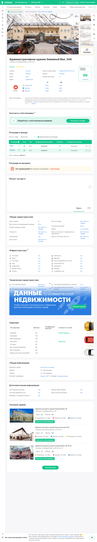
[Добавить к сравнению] (86, 146)
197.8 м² (12, 150)
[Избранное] (60, 2)
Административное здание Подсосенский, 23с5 (52, 427)
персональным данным (66, 536)
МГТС (48, 376)
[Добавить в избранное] (89, 146)
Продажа (47, 7)
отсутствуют (84, 229)
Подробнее (85, 79)
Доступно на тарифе (45, 11)
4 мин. (47, 88)
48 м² (12, 146)
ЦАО (27, 76)
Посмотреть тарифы (78, 120)
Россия (28, 71)
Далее (34, 103)
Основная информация (14, 7)
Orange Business (62, 376)
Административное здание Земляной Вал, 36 (51, 409)
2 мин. (47, 85)
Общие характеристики (77, 7)
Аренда (37, 7)
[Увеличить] (90, 186)
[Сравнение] (63, 2)
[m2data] (6, 2)
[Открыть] (87, 17)
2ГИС (89, 208)
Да (39, 268)
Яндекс (78, 208)
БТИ (39, 224)
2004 (82, 226)
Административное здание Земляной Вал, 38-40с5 (53, 445)
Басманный (29, 79)
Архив (55, 7)
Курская (27, 88)
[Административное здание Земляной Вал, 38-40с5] (21, 452)
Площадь (14, 142)
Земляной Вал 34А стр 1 (67, 71)
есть (81, 284)
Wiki (38, 540)
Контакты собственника (45, 421)
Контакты (28, 7)
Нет (39, 236)
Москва (28, 73)
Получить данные (79, 306)
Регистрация (90, 2)
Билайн (43, 376)
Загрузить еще (50, 467)
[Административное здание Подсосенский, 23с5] (21, 434)
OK (92, 537)
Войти (83, 2)
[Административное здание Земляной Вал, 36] (21, 415)
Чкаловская (28, 85)
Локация (63, 7)
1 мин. (60, 85)
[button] (94, 7)
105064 (61, 73)
